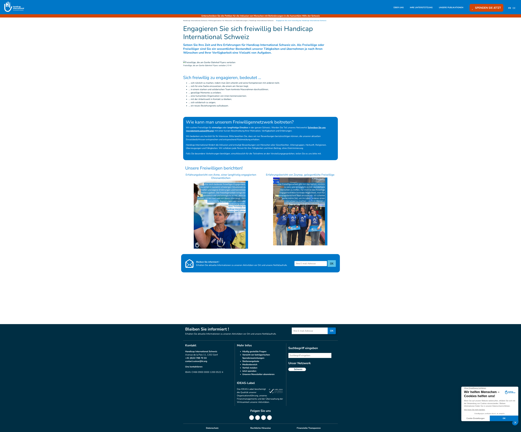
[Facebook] (251, 417)
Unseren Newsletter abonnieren (258, 374)
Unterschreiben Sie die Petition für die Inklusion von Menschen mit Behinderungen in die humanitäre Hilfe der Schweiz (260, 15)
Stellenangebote (250, 361)
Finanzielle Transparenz (309, 428)
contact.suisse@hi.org (196, 361)
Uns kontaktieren (193, 366)
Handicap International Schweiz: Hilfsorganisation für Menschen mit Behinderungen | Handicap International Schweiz (228, 21)
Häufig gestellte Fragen (254, 351)
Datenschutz (212, 428)
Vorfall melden (249, 367)
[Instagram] (263, 417)
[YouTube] (269, 417)
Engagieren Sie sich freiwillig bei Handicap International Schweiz (301, 21)
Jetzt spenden (249, 371)
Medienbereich (249, 364)
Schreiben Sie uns (317, 127)
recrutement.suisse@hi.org (200, 130)
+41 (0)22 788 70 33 (196, 358)
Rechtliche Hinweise (260, 428)
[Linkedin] (257, 417)
